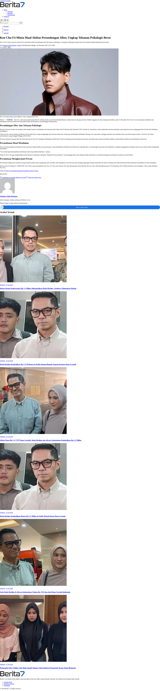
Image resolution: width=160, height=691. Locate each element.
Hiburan (6, 30)
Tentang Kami (8, 682)
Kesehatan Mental (16, 171)
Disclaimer (7, 685)
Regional (10, 13)
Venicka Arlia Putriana (9, 45)
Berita (5, 10)
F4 (4, 171)
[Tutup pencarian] (21, 23)
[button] (80, 207)
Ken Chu (8, 171)
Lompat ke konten (5, 1)
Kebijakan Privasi (9, 684)
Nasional (10, 11)
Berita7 (19, 45)
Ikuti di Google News (34, 177)
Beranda (6, 26)
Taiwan (36, 171)
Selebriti (6, 33)
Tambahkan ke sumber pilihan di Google (14, 177)
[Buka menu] (6, 20)
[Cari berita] (1, 20)
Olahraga (6, 16)
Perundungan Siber (28, 171)
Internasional (11, 15)
